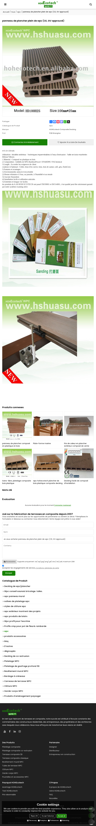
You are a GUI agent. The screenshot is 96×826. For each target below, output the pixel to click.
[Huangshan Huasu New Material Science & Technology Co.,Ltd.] (48, 4)
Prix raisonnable (9, 794)
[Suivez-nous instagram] (19, 731)
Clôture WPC (7, 769)
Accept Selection (48, 816)
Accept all (61, 816)
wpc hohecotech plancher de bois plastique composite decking (47, 482)
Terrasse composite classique (15, 758)
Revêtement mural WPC (13, 762)
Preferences (54, 820)
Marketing (65, 820)
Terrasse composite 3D (12, 754)
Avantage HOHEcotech (12, 787)
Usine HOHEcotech (57, 791)
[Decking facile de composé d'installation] (79, 463)
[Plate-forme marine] (48, 426)
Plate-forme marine (42, 443)
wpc (19, 12)
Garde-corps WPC (10, 773)
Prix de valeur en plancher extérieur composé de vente (76, 444)
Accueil (6, 12)
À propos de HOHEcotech (60, 787)
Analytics (43, 820)
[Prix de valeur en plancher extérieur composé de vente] (79, 426)
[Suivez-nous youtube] (4, 731)
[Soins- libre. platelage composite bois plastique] (17, 463)
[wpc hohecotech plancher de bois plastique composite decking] (48, 463)
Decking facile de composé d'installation (76, 482)
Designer (53, 747)
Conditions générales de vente (47, 568)
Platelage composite (11, 747)
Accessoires (11, 562)
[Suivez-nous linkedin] (14, 731)
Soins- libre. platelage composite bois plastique (16, 482)
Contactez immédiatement (26, 142)
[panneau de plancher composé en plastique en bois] (17, 426)
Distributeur (54, 750)
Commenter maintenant (62, 505)
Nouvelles (53, 798)
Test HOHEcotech (10, 791)
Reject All (34, 816)
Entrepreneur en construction (62, 754)
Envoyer (8, 573)
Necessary (33, 820)
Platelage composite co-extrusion (17, 750)
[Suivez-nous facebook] (9, 731)
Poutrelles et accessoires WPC (15, 777)
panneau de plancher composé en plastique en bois (16, 444)
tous (13, 12)
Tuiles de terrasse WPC (12, 765)
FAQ (51, 794)
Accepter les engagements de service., (30, 568)
